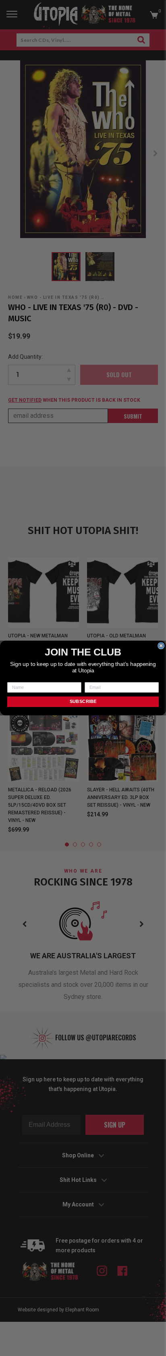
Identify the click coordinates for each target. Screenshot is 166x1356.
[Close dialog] (161, 646)
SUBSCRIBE (83, 701)
